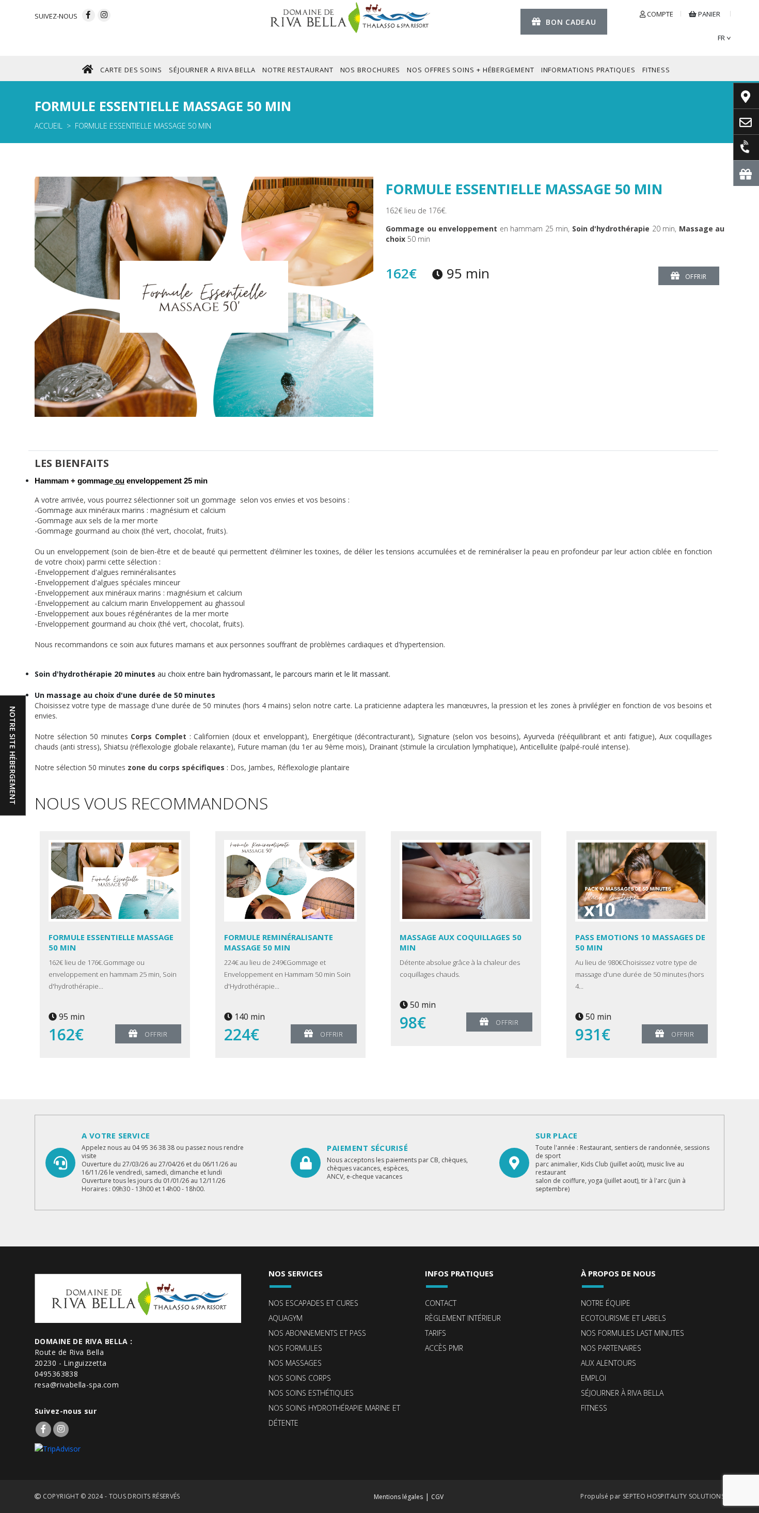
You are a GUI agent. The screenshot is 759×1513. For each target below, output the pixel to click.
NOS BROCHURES (370, 69)
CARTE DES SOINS (131, 69)
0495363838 (56, 1374)
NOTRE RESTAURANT (298, 69)
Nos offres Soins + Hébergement (470, 69)
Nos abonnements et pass (317, 1333)
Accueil (48, 126)
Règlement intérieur (463, 1318)
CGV (437, 1496)
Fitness (594, 1408)
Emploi (593, 1378)
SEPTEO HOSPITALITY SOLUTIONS (673, 1496)
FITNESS (656, 69)
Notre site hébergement (13, 755)
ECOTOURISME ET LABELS (623, 1318)
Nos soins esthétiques (311, 1393)
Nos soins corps (299, 1378)
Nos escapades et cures (313, 1303)
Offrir (696, 276)
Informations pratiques (588, 69)
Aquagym (285, 1318)
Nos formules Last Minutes (632, 1333)
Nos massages (295, 1363)
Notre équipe (605, 1303)
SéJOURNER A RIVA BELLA (212, 69)
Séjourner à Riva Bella (622, 1393)
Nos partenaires (611, 1348)
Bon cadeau (571, 22)
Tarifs (435, 1333)
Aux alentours (608, 1363)
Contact (440, 1303)
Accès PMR (444, 1348)
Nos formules (295, 1348)
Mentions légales (398, 1496)
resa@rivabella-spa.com (77, 1385)
